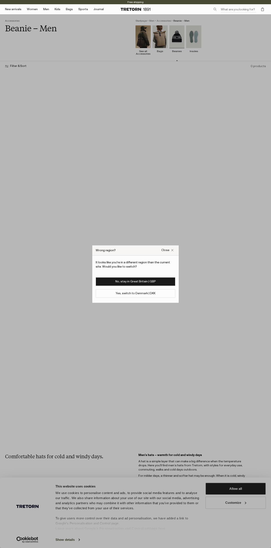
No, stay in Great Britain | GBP (135, 281)
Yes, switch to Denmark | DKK (135, 293)
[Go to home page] (135, 9)
